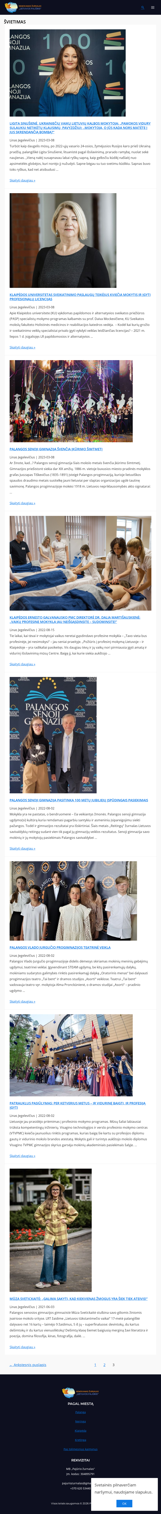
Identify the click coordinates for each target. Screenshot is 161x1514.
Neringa (80, 1421)
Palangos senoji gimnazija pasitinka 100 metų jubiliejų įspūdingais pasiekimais (79, 800)
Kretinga (80, 1440)
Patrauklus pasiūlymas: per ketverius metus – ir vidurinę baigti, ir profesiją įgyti (77, 1105)
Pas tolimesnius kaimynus (81, 1449)
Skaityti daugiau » (22, 180)
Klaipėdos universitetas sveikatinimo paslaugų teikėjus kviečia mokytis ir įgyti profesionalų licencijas (80, 296)
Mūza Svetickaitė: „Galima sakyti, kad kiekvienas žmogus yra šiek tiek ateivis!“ (79, 1298)
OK (124, 1504)
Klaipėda (80, 1430)
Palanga (80, 1412)
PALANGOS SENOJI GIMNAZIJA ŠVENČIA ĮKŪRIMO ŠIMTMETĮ (56, 449)
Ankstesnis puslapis (27, 1364)
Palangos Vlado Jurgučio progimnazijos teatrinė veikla (60, 947)
